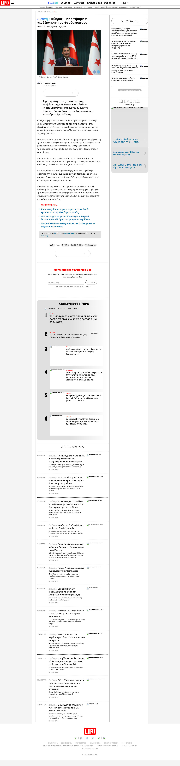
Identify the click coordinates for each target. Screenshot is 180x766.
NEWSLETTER (81, 743)
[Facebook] (94, 72)
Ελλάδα (42, 7)
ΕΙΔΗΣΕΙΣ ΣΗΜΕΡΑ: (49, 205)
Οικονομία (68, 7)
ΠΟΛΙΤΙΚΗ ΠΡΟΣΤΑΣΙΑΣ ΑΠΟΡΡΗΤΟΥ (78, 287)
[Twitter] (98, 72)
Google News (69, 233)
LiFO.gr (57, 233)
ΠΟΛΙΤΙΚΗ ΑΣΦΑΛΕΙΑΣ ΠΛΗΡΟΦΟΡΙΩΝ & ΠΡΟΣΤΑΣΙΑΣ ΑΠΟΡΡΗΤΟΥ (68, 746)
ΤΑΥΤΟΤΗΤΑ (53, 743)
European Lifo (135, 7)
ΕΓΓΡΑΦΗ (91, 282)
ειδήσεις (44, 236)
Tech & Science (99, 7)
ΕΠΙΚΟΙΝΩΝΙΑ (66, 743)
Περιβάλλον (123, 7)
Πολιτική (58, 7)
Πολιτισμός (78, 7)
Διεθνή (50, 7)
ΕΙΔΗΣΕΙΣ (47, 12)
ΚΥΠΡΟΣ (65, 245)
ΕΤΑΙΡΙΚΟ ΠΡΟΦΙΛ (111, 743)
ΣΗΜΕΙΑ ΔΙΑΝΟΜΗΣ (129, 746)
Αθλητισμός (112, 7)
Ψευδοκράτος (90, 245)
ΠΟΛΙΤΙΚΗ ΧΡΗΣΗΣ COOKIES (107, 746)
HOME (40, 12)
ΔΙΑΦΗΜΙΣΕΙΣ (95, 743)
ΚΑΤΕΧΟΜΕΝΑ (77, 245)
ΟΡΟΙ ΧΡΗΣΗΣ (59, 287)
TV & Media (88, 7)
